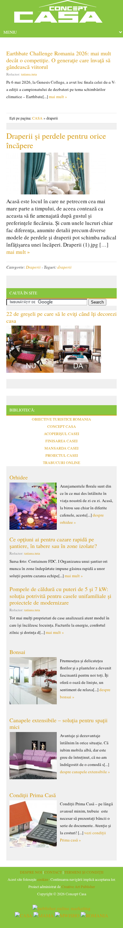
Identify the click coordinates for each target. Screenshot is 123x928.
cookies (43, 879)
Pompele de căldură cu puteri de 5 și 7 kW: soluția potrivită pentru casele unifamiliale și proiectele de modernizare (60, 595)
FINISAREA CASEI (61, 440)
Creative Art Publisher (78, 886)
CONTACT (53, 872)
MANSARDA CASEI (61, 447)
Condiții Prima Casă (32, 795)
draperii (64, 267)
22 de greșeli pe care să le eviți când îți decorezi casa (61, 317)
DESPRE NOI (31, 872)
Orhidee (18, 477)
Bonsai (17, 652)
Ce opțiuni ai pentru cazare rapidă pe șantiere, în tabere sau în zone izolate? (53, 542)
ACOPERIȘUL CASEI (61, 433)
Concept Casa (61, 13)
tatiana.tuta (29, 74)
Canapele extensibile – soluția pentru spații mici (58, 723)
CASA (37, 117)
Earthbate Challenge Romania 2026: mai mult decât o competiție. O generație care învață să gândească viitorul (58, 59)
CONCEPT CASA (61, 426)
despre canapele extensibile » (85, 771)
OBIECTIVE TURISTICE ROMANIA (61, 419)
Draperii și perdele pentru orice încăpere (56, 140)
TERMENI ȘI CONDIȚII (83, 872)
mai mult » (58, 96)
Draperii (33, 267)
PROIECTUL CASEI (61, 455)
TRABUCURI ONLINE (61, 462)
